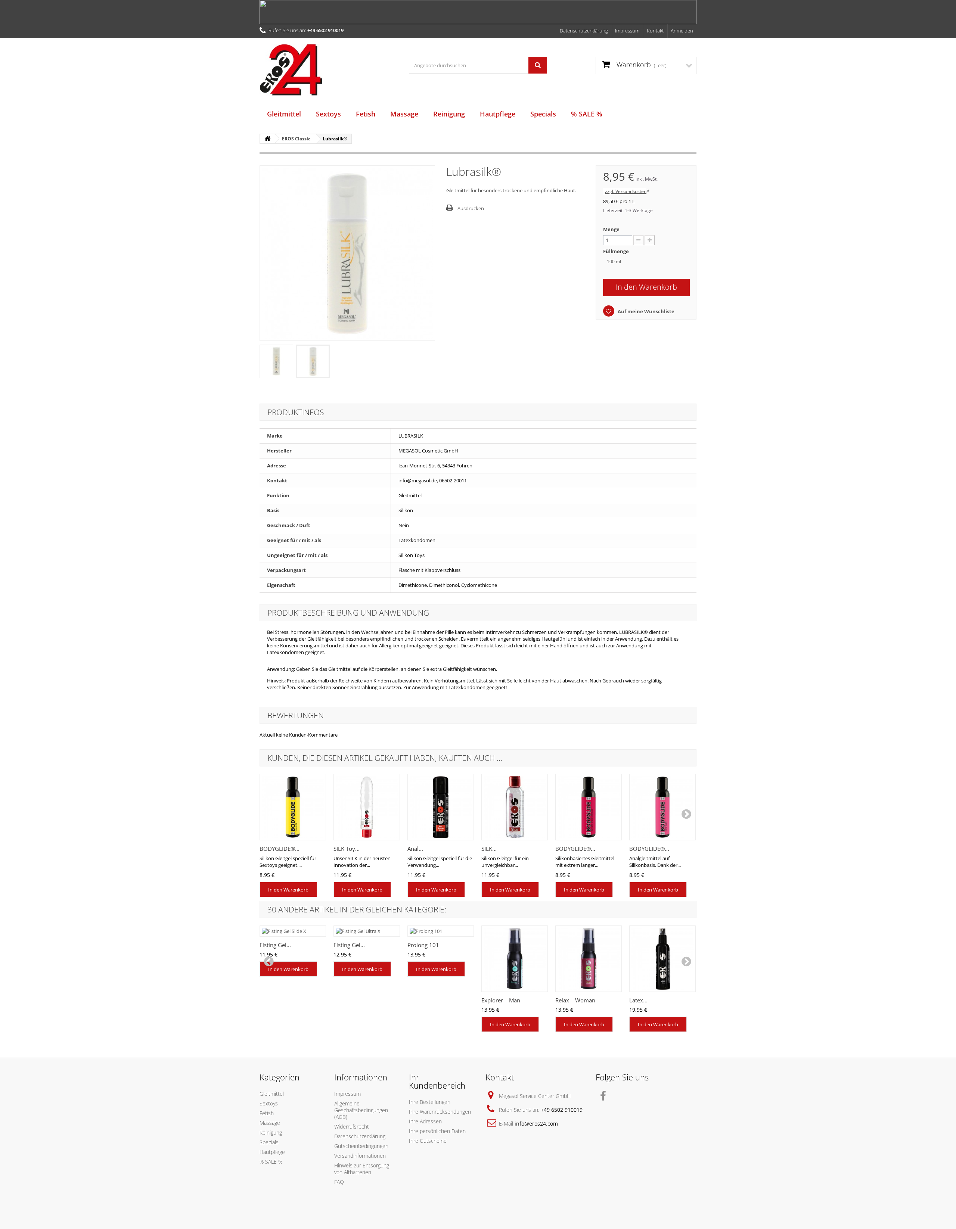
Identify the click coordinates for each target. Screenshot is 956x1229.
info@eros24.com (536, 1123)
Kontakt (655, 30)
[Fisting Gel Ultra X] (366, 931)
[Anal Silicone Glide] (440, 807)
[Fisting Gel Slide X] (293, 931)
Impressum (627, 30)
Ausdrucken (470, 208)
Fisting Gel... (275, 945)
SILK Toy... (346, 848)
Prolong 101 (423, 945)
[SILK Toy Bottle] (366, 807)
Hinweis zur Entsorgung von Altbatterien (361, 1169)
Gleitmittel (284, 113)
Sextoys (328, 113)
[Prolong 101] (440, 931)
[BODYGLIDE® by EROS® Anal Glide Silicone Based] (662, 807)
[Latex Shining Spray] (662, 958)
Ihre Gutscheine (428, 1140)
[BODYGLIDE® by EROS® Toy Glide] (293, 807)
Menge (611, 229)
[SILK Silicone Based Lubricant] (514, 807)
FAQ (339, 1181)
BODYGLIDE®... (279, 848)
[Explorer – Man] (514, 958)
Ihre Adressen (425, 1121)
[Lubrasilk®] (276, 361)
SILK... (489, 848)
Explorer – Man (500, 1000)
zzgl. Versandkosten (625, 191)
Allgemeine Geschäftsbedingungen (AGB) (361, 1110)
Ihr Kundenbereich (437, 1081)
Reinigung (449, 113)
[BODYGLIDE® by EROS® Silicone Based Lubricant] (588, 807)
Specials (543, 113)
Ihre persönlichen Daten (437, 1131)
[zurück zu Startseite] (267, 138)
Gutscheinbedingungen (361, 1145)
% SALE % (586, 113)
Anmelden (682, 30)
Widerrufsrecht (351, 1126)
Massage (404, 113)
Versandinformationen (360, 1155)
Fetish (365, 113)
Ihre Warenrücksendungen (440, 1111)
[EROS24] (329, 70)
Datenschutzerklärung (584, 30)
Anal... (415, 848)
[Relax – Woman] (588, 958)
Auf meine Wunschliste (645, 311)
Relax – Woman (575, 1000)
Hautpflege (497, 113)
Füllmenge (616, 251)
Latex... (638, 1000)
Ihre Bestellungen (429, 1101)
